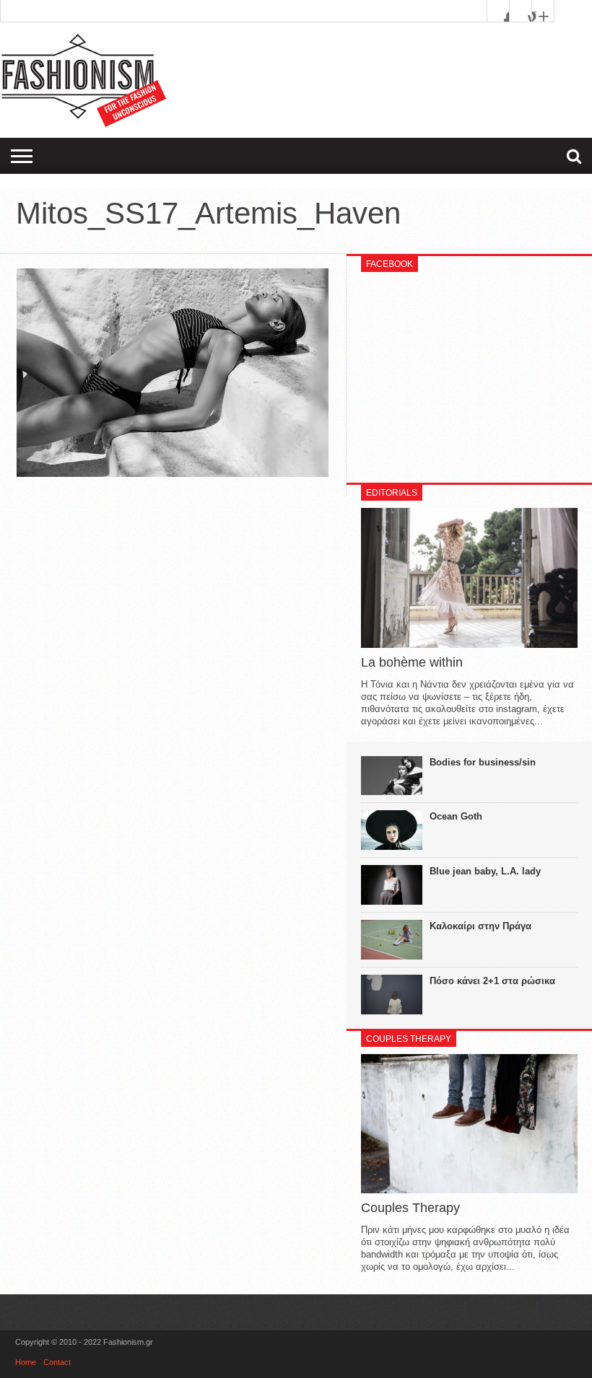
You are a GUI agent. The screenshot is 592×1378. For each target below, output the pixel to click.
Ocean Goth (456, 816)
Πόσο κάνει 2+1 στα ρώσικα (492, 980)
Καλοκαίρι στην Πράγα (480, 926)
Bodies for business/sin (483, 762)
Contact (57, 1362)
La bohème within (412, 662)
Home (25, 1362)
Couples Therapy (410, 1208)
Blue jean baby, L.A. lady (485, 871)
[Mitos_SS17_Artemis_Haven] (172, 473)
